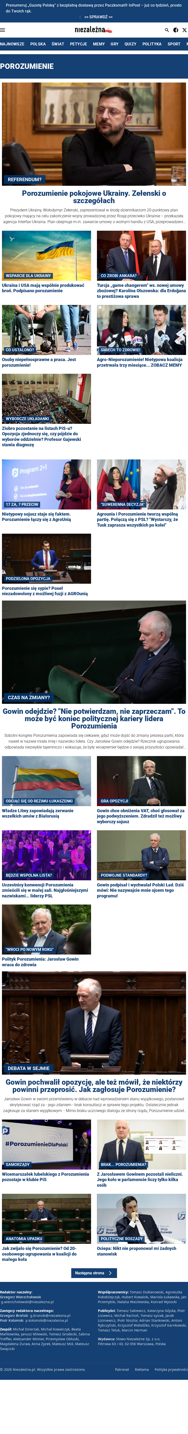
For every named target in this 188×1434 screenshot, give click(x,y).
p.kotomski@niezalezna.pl (46, 1320)
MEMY (99, 44)
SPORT (174, 44)
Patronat (122, 1369)
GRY (114, 44)
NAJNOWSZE (12, 44)
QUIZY (131, 44)
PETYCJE (78, 44)
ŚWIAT (58, 44)
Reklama (142, 1369)
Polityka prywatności (171, 1369)
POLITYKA (152, 44)
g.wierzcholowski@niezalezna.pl (27, 1301)
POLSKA (38, 44)
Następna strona (89, 1273)
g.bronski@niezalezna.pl (50, 1315)
